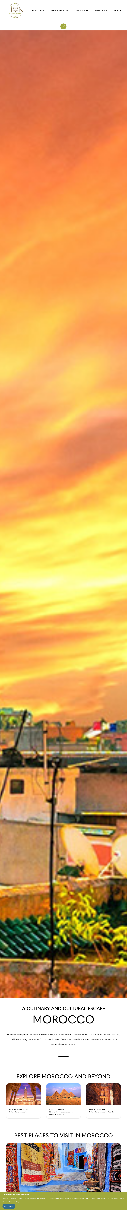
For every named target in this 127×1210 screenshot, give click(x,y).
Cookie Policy (14, 1202)
